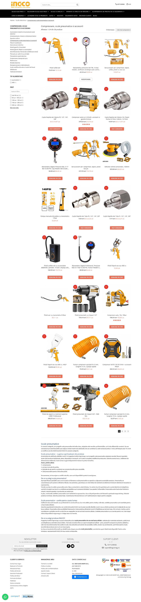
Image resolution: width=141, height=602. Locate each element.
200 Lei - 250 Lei (16, 105)
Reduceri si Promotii (16, 566)
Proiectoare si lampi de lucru (18, 58)
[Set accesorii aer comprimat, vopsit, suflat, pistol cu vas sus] (116, 51)
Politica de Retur (15, 576)
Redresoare (13, 60)
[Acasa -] (20, 5)
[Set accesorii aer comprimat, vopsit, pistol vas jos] (86, 150)
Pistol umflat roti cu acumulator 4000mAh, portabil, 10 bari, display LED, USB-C (55, 267)
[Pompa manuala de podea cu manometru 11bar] (55, 199)
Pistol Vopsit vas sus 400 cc (117, 266)
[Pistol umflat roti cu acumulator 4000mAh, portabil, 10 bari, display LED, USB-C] (55, 249)
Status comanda (15, 583)
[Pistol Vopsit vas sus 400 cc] (116, 249)
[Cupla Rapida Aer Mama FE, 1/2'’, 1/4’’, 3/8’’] (55, 100)
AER (13, 82)
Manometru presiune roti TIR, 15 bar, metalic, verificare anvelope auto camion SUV (86, 69)
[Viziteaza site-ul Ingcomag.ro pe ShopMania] (28, 596)
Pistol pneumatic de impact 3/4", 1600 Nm (86, 415)
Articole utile (45, 576)
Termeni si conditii (46, 564)
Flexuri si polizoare (15, 43)
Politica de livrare (15, 571)
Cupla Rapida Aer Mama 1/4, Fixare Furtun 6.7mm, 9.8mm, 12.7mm (117, 118)
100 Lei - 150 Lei (16, 100)
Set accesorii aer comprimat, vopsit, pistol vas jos (86, 168)
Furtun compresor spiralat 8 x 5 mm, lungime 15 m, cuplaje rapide (86, 366)
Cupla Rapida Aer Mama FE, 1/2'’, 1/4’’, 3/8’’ (55, 118)
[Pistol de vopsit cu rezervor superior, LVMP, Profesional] (55, 397)
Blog (95, 16)
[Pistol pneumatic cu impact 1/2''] (86, 298)
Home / (12, 20)
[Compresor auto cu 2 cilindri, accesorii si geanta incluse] (86, 100)
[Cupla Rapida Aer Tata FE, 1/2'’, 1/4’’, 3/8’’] (86, 199)
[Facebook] (68, 546)
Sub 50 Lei (15, 95)
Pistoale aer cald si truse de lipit (19, 54)
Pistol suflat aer (55, 68)
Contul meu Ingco (15, 564)
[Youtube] (72, 546)
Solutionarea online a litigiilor (19, 586)
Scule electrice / (21, 20)
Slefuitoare (13, 69)
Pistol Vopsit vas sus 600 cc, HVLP (55, 365)
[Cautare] (77, 5)
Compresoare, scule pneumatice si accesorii (23, 40)
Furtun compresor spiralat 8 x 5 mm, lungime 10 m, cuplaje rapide (117, 415)
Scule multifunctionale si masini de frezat (22, 67)
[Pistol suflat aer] (55, 51)
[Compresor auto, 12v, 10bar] (116, 298)
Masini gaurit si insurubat (18, 47)
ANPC (12, 588)
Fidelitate (13, 581)
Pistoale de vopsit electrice (18, 56)
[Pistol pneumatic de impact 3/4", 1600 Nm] (86, 397)
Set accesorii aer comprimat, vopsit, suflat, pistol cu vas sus (117, 69)
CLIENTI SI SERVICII (17, 559)
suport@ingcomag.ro (112, 548)
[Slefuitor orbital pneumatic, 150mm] (116, 150)
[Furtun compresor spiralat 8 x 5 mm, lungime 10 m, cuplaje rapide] (116, 397)
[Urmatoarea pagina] (128, 431)
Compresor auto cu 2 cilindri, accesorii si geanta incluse (86, 118)
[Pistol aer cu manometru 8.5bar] (55, 298)
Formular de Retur (15, 578)
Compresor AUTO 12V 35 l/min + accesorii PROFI (117, 366)
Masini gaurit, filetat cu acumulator (20, 49)
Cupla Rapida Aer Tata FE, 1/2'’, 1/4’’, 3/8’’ (86, 216)
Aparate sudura (15, 38)
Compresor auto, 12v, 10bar (117, 315)
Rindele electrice (15, 63)
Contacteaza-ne (82, 577)
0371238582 (112, 545)
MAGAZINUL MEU (47, 559)
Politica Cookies (46, 566)
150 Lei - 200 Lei (16, 103)
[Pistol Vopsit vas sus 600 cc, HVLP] (55, 348)
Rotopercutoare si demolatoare (19, 65)
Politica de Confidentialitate (32, 551)
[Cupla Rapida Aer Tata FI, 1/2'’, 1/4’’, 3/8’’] (116, 199)
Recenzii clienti (85, 16)
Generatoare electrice (16, 45)
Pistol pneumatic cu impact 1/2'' (86, 315)
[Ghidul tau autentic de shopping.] (15, 596)
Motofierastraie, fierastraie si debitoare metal (24, 52)
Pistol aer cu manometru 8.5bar (55, 315)
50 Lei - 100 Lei (16, 98)
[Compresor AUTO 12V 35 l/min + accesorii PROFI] (116, 348)
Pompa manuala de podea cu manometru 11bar (55, 217)
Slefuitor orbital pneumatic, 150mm (117, 167)
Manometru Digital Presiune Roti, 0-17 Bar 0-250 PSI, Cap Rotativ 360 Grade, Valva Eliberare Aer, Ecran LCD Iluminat (55, 168)
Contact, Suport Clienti (48, 573)
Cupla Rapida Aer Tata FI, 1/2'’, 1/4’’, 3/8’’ (117, 216)
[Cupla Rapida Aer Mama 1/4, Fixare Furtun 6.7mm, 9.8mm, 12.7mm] (116, 100)
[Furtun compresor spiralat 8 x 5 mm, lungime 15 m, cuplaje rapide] (86, 348)
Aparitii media (45, 571)
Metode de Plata (15, 568)
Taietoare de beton (16, 72)
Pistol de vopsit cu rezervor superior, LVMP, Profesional (55, 415)
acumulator (15, 80)
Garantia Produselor (16, 573)
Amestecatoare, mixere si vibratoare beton (23, 36)
